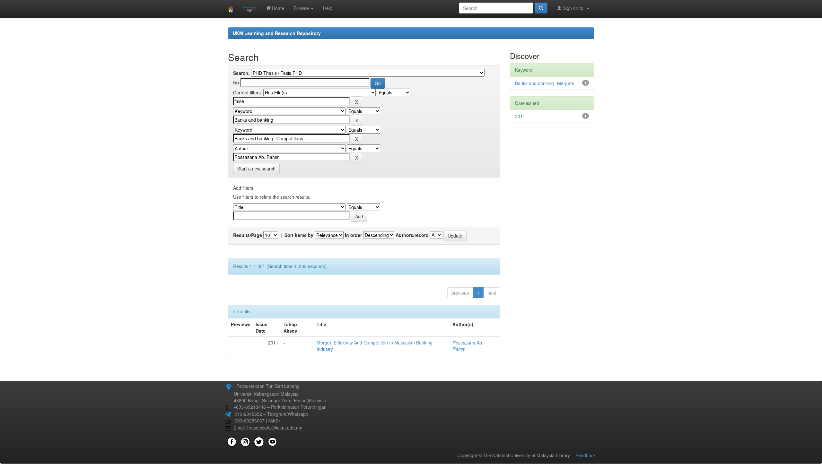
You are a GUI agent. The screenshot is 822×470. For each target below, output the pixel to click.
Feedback (585, 455)
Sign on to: (574, 8)
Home (277, 8)
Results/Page (247, 235)
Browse (302, 8)
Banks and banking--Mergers (544, 83)
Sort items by (298, 235)
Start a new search (256, 168)
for (236, 82)
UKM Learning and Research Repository (277, 33)
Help (327, 8)
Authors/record (412, 235)
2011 (520, 116)
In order (353, 235)
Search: (241, 73)
